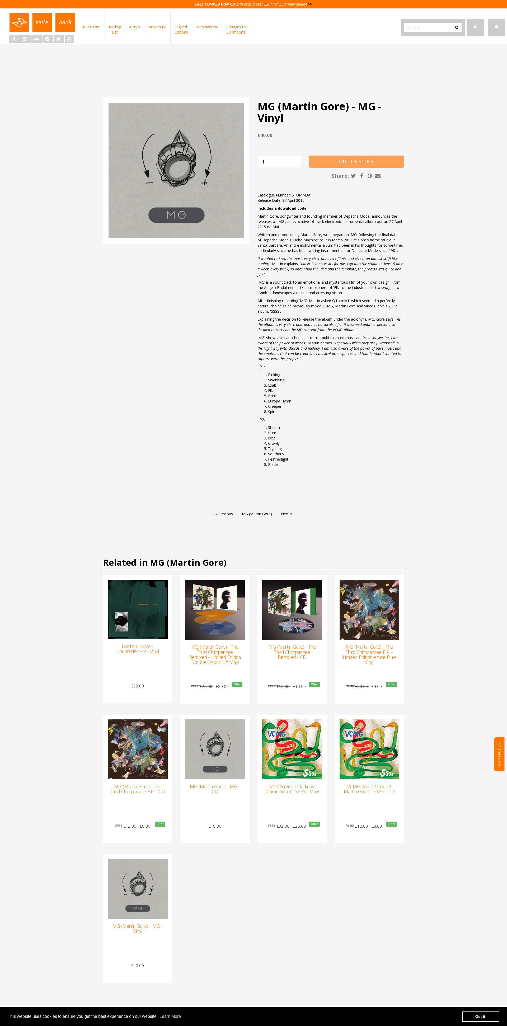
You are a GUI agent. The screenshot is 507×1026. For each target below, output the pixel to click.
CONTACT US (499, 754)
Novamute (157, 26)
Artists (134, 26)
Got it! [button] (481, 1016)
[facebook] (14, 39)
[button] (496, 27)
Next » (286, 513)
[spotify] (48, 39)
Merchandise (207, 26)
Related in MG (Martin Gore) (164, 562)
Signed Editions (181, 29)
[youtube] (69, 39)
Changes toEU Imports (236, 29)
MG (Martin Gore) (257, 513)
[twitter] (59, 39)
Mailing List (115, 29)
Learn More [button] (170, 1016)
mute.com (92, 26)
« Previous (224, 513)
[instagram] (25, 39)
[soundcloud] (36, 39)
